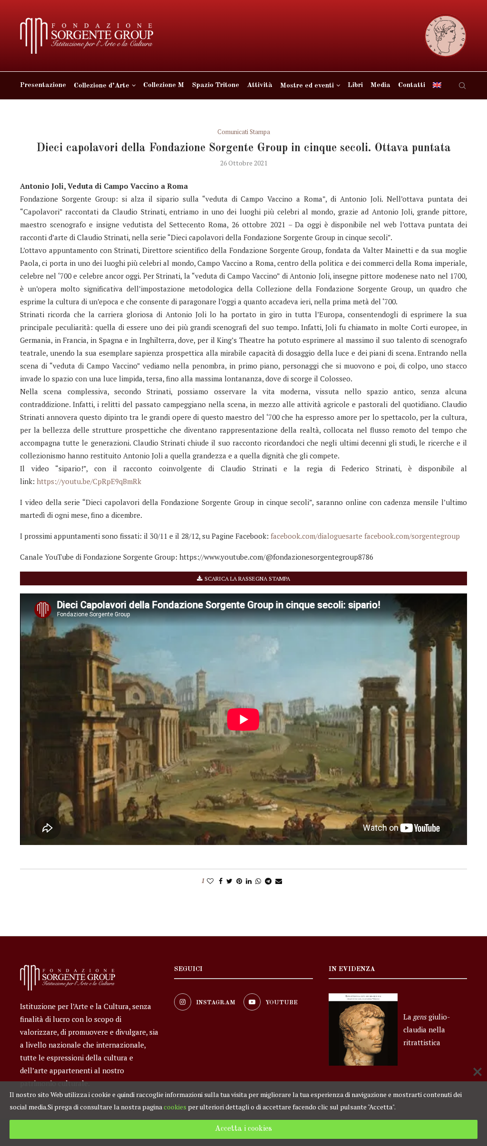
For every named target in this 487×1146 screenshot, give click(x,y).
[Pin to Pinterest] (239, 880)
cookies (175, 1106)
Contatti (411, 85)
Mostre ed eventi (307, 85)
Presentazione (43, 85)
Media (380, 85)
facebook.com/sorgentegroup (412, 536)
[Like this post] (210, 880)
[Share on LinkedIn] (249, 880)
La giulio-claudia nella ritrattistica (426, 1029)
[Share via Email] (278, 880)
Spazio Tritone (215, 85)
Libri (355, 85)
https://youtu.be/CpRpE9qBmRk (89, 481)
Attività (260, 85)
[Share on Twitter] (229, 880)
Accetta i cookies (243, 1129)
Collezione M (163, 85)
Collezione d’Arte (101, 85)
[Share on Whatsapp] (258, 880)
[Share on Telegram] (268, 880)
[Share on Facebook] (221, 880)
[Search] (462, 85)
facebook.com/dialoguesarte (316, 536)
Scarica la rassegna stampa (247, 578)
